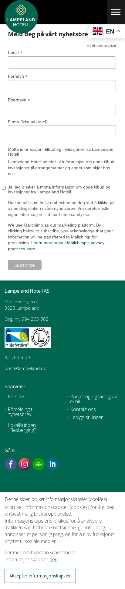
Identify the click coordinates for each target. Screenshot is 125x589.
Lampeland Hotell (21, 30)
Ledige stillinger (86, 417)
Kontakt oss (83, 409)
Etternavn (19, 100)
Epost (15, 52)
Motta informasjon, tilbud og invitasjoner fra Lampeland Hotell (60, 152)
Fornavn (18, 76)
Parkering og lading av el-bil (93, 399)
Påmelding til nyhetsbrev (21, 412)
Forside (16, 396)
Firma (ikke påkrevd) (28, 121)
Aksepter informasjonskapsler (40, 576)
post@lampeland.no (26, 368)
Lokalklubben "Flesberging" (22, 427)
